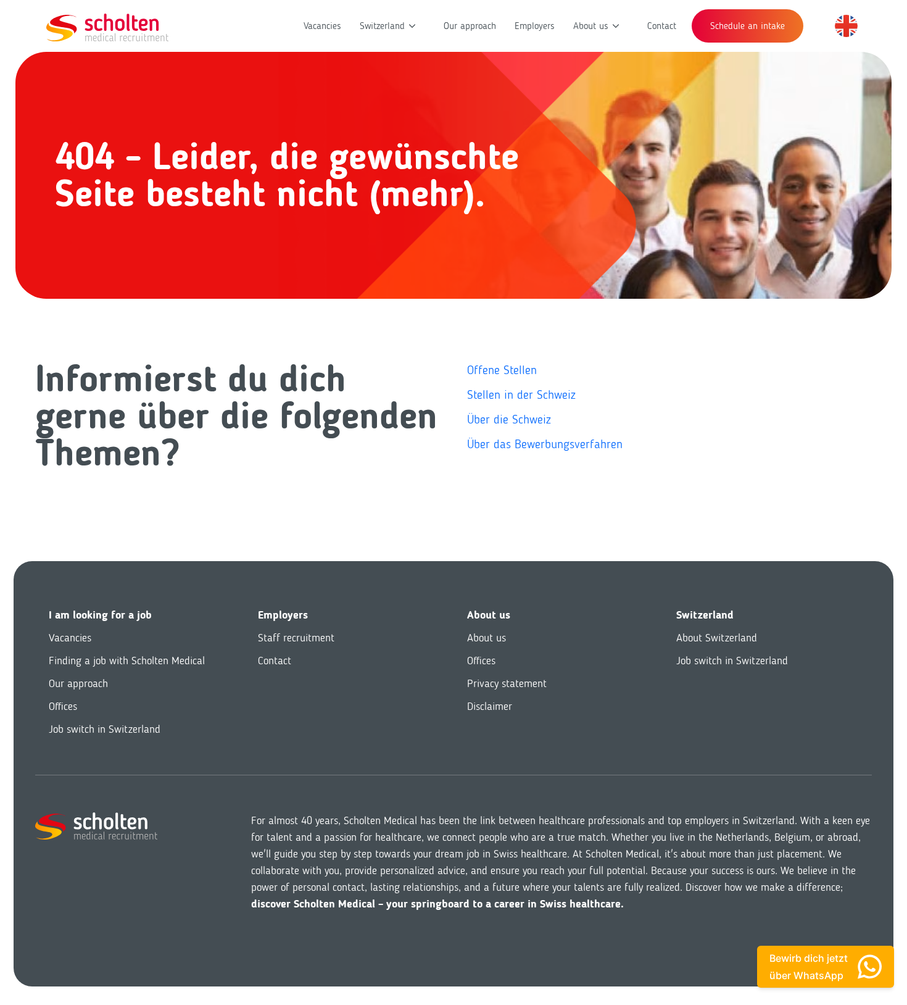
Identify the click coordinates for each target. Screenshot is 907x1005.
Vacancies (322, 25)
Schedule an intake (747, 25)
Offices (63, 706)
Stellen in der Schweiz (521, 394)
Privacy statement (507, 683)
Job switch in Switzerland (104, 729)
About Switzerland (716, 637)
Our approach (470, 25)
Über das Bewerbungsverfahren (545, 443)
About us (590, 25)
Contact (661, 25)
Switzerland (382, 25)
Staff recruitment (296, 637)
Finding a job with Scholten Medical (127, 660)
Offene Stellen (502, 369)
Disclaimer (489, 706)
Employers (535, 25)
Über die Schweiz (509, 419)
